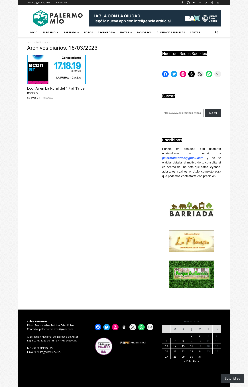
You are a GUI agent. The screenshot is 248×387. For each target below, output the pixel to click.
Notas (124, 32)
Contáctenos (62, 2)
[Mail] (194, 2)
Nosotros (144, 32)
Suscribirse (232, 378)
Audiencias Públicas (171, 32)
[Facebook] (182, 2)
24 (199, 351)
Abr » (196, 361)
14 (174, 346)
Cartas (195, 32)
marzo (47, 42)
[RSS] (200, 2)
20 (166, 351)
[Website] (212, 2)
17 (199, 346)
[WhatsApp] (218, 2)
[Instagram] (188, 2)
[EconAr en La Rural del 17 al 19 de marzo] (56, 69)
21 (174, 351)
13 (166, 346)
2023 (38, 42)
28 (174, 356)
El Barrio (49, 32)
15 (183, 346)
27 (166, 356)
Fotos (88, 32)
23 (191, 351)
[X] (206, 2)
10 (199, 341)
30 (191, 356)
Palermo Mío (33, 97)
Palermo (70, 32)
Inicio (33, 32)
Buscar (213, 112)
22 (183, 351)
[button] (216, 32)
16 (191, 346)
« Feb (187, 361)
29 (183, 356)
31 (199, 356)
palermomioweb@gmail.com (182, 158)
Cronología (106, 32)
